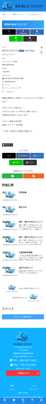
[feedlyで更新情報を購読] (12, 175)
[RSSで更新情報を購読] (33, 175)
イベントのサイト (11, 88)
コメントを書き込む (23, 317)
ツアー (34, 386)
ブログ (12, 389)
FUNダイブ (11, 92)
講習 (12, 386)
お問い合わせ (23, 393)
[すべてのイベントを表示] (41, 47)
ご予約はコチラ (23, 373)
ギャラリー (34, 389)
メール (7, 84)
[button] (30, 39)
